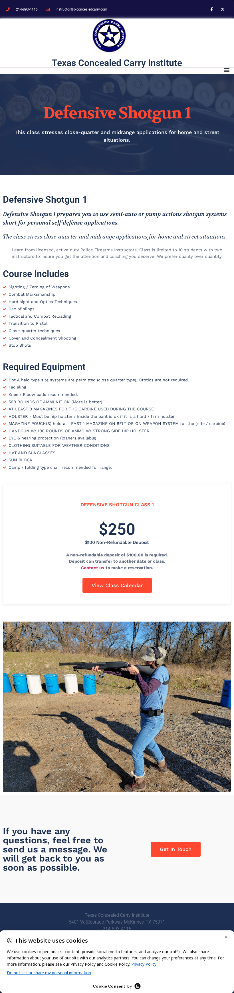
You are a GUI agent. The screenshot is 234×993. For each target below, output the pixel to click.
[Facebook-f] (211, 9)
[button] (226, 69)
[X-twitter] (222, 9)
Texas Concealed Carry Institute (117, 62)
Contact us (92, 567)
